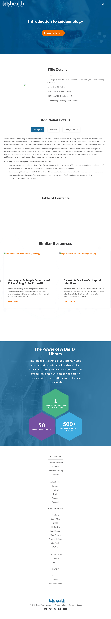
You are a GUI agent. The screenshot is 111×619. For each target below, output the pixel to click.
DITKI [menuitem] (55, 523)
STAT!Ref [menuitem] (55, 547)
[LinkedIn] (45, 609)
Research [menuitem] (55, 502)
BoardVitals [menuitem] (55, 519)
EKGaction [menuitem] (55, 527)
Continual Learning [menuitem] (55, 471)
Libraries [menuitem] (55, 475)
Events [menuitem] (55, 579)
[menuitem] (56, 479)
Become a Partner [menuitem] (55, 583)
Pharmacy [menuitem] (55, 498)
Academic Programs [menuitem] (55, 462)
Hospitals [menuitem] (55, 467)
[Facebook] (55, 609)
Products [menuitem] (55, 515)
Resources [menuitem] (55, 558)
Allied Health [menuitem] (56, 482)
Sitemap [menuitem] (72, 605)
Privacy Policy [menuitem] (60, 605)
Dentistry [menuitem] (55, 486)
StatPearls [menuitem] (55, 543)
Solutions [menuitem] (55, 456)
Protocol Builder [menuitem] (55, 539)
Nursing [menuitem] (55, 494)
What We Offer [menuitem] (56, 509)
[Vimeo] (50, 609)
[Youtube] (65, 609)
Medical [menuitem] (55, 490)
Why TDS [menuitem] (55, 575)
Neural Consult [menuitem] (55, 531)
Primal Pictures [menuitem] (55, 535)
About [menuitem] (55, 569)
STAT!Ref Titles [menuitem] (55, 554)
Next (110, 281)
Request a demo (52, 33)
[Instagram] (59, 609)
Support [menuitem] (55, 562)
